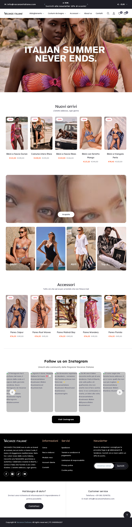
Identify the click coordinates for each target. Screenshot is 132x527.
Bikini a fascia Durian (16, 154)
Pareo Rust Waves (41, 332)
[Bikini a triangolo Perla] (115, 133)
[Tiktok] (18, 474)
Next (87, 4)
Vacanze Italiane (23, 522)
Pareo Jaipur (16, 332)
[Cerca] (108, 13)
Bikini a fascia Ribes (66, 154)
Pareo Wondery (91, 332)
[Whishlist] (119, 13)
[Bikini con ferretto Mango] (91, 133)
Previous (44, 4)
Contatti (45, 467)
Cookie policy (67, 470)
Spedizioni (65, 448)
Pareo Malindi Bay (66, 332)
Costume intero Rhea (41, 154)
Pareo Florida (115, 332)
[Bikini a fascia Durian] (17, 133)
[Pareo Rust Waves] (41, 311)
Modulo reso (47, 457)
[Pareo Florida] (115, 311)
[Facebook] (6, 474)
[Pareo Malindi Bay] (66, 311)
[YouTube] (24, 474)
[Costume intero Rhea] (41, 133)
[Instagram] (12, 474)
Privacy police (67, 465)
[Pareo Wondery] (91, 311)
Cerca (44, 448)
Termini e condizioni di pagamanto (70, 453)
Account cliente (48, 462)
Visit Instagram (66, 419)
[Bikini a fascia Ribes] (66, 133)
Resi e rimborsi (48, 452)
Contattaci (34, 506)
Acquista (66, 214)
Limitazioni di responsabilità (72, 460)
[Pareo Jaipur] (17, 311)
